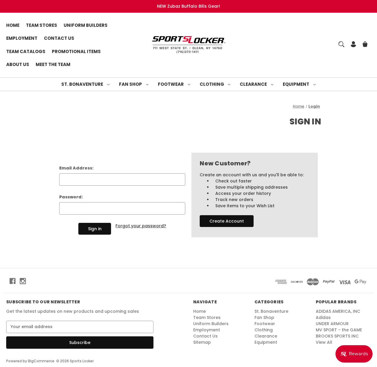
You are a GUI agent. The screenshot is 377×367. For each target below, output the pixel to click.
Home (12, 25)
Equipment (296, 84)
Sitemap (202, 342)
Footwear (171, 84)
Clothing (212, 84)
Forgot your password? (140, 226)
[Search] (341, 44)
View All (324, 342)
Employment (21, 38)
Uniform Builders (86, 25)
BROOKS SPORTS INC (337, 336)
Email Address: (76, 168)
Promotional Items (76, 51)
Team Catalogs (25, 51)
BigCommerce (41, 360)
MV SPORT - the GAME (339, 330)
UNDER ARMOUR (332, 324)
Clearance (254, 84)
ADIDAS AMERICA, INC (338, 311)
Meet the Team (53, 64)
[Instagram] (23, 281)
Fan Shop (131, 84)
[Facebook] (12, 281)
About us (17, 64)
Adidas (323, 317)
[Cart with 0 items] (365, 45)
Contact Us (59, 38)
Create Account (226, 221)
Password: (71, 197)
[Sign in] (353, 45)
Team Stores (41, 25)
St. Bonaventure (82, 84)
